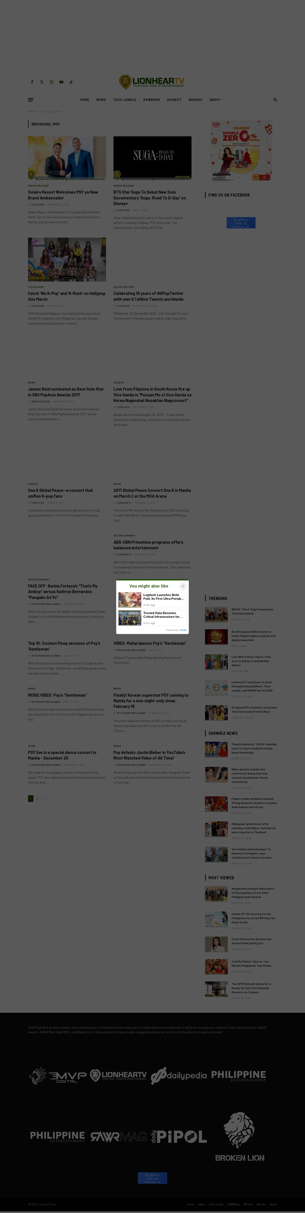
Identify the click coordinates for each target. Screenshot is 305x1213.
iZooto (183, 630)
